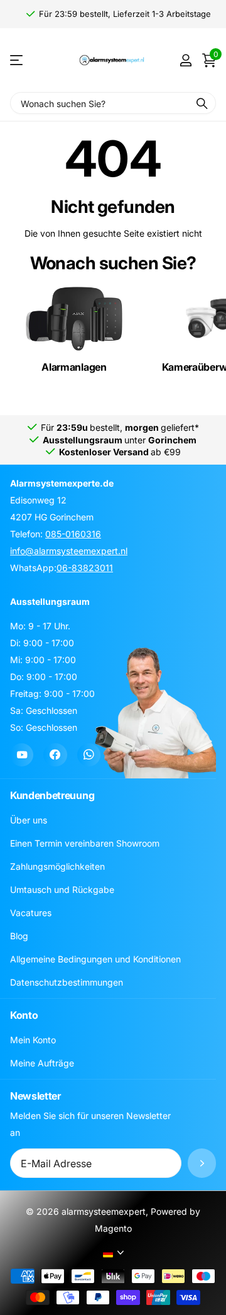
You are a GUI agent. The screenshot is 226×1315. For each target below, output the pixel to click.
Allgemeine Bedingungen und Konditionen (95, 959)
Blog (19, 936)
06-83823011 (84, 567)
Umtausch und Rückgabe (62, 889)
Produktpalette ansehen (17, 60)
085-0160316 (73, 534)
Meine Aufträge (42, 1063)
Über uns (28, 820)
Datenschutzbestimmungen (66, 982)
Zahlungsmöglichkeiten (57, 866)
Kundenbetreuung (52, 795)
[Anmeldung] (185, 60)
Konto (24, 1015)
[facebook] (55, 754)
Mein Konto (33, 1039)
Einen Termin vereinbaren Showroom (84, 843)
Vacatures (30, 912)
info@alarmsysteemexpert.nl (68, 550)
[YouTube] (21, 754)
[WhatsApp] (88, 754)
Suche (202, 103)
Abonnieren (202, 1163)
